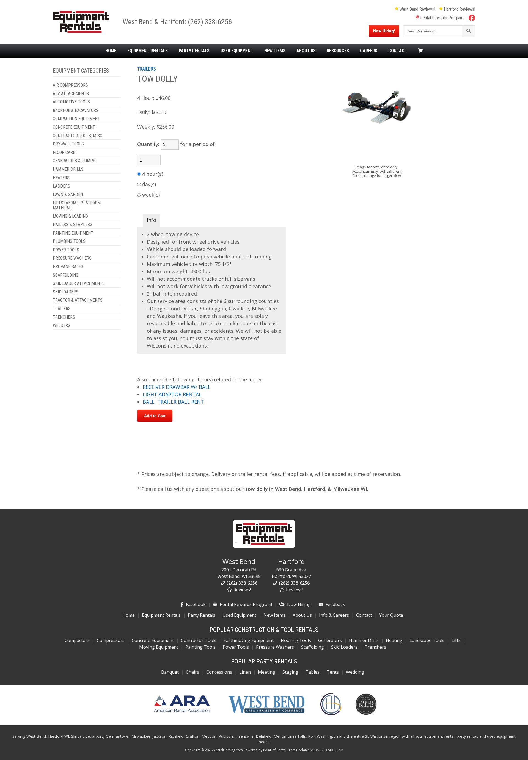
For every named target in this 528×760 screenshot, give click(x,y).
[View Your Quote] (420, 51)
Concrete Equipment (153, 640)
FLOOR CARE (64, 152)
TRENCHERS (64, 317)
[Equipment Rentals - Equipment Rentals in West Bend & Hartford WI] (81, 31)
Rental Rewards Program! (441, 17)
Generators (330, 640)
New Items (274, 615)
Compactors (77, 640)
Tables (313, 672)
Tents (333, 672)
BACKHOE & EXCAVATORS (75, 110)
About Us (302, 615)
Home (110, 51)
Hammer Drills (364, 640)
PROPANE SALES (68, 266)
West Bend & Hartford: (155, 22)
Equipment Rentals (161, 615)
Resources (338, 51)
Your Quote (391, 615)
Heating (394, 640)
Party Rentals (201, 615)
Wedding (355, 672)
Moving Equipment (158, 647)
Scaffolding (312, 647)
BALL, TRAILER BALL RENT (173, 401)
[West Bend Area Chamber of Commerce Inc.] (266, 714)
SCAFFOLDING (65, 275)
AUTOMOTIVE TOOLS (71, 102)
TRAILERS (62, 308)
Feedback (334, 604)
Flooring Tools (296, 640)
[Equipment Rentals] (264, 546)
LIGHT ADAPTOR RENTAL (172, 394)
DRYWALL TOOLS (68, 144)
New (274, 51)
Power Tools (236, 647)
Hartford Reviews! (459, 9)
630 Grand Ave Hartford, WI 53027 (291, 568)
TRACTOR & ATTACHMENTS (78, 300)
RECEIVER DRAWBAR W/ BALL (177, 387)
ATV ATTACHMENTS (71, 93)
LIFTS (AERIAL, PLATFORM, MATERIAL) (77, 205)
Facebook (195, 604)
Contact (397, 51)
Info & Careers (334, 615)
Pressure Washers (275, 647)
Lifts (456, 640)
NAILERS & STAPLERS (72, 224)
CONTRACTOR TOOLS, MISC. (78, 135)
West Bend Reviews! (416, 9)
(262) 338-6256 (210, 22)
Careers (368, 51)
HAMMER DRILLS (68, 169)
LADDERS (61, 186)
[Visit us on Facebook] (472, 17)
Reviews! (241, 589)
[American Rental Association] (182, 714)
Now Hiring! (384, 31)
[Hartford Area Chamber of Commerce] (330, 714)
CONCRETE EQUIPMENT (74, 127)
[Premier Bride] (366, 714)
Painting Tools (200, 647)
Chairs (192, 672)
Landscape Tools (426, 640)
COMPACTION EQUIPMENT (76, 118)
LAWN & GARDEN (68, 194)
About (306, 51)
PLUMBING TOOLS (69, 241)
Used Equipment (239, 615)
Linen (245, 672)
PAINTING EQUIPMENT (73, 233)
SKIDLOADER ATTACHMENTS (79, 283)
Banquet (170, 672)
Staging (290, 672)
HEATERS (61, 177)
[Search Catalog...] (468, 31)
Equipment (147, 51)
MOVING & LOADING (70, 216)
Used (237, 51)
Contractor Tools (198, 640)
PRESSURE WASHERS (72, 258)
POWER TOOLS (66, 249)
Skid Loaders (344, 647)
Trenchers (375, 647)
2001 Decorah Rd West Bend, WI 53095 (239, 568)
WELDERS (61, 325)
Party (194, 51)
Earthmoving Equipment (249, 640)
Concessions (219, 672)
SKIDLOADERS (65, 292)
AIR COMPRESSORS (70, 85)
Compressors (111, 640)
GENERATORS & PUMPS (74, 160)
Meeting (266, 672)
